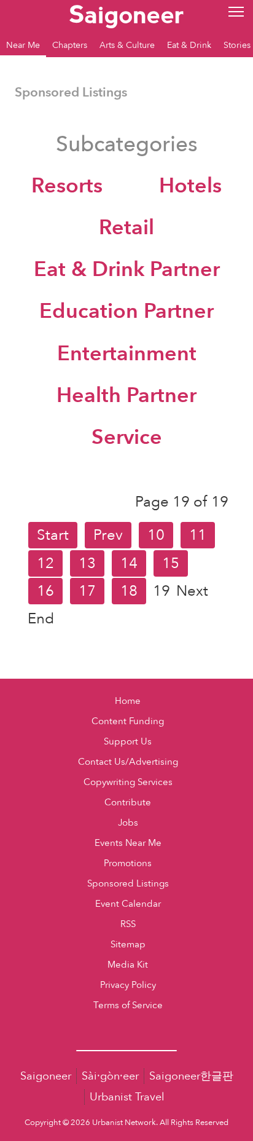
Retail (126, 227)
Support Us (128, 741)
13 (87, 563)
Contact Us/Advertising (128, 762)
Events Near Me (128, 843)
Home (128, 701)
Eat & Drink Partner (127, 269)
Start (53, 535)
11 (197, 535)
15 (170, 563)
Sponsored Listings (128, 883)
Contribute (127, 802)
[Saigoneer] (126, 13)
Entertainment (127, 353)
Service (126, 437)
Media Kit (127, 964)
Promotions (128, 863)
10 (156, 535)
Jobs (128, 822)
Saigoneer (45, 1076)
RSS (128, 924)
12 (45, 563)
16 (45, 591)
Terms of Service (128, 1005)
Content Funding (127, 721)
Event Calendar (128, 904)
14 (129, 563)
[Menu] (236, 11)
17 (87, 591)
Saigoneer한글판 (191, 1076)
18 (129, 591)
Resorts (67, 186)
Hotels (190, 186)
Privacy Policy (128, 985)
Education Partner (126, 311)
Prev (108, 535)
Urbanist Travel (127, 1097)
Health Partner (126, 395)
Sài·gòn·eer (110, 1076)
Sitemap (128, 944)
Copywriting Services (128, 782)
